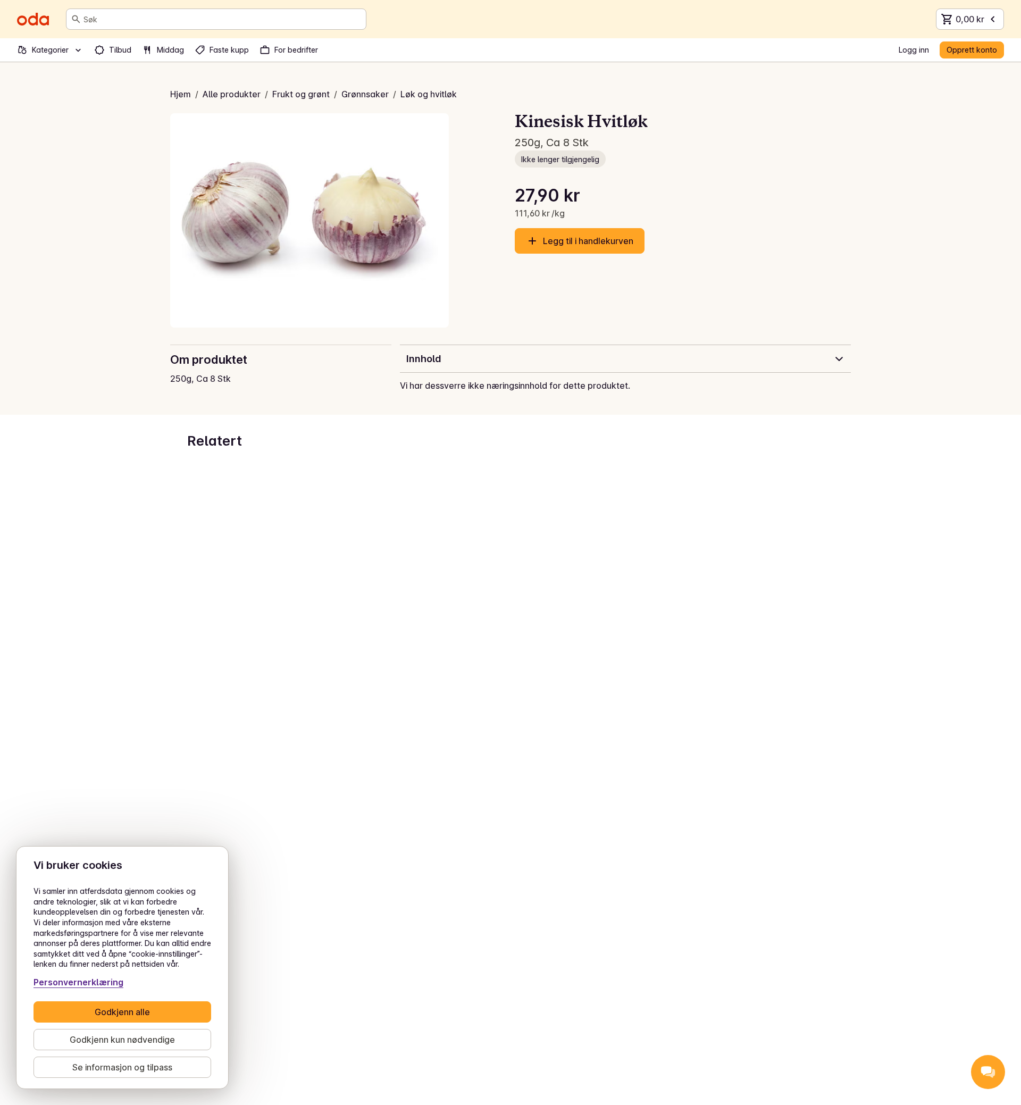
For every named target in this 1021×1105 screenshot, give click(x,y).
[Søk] (76, 19)
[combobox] (222, 19)
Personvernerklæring (78, 982)
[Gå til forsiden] (33, 19)
